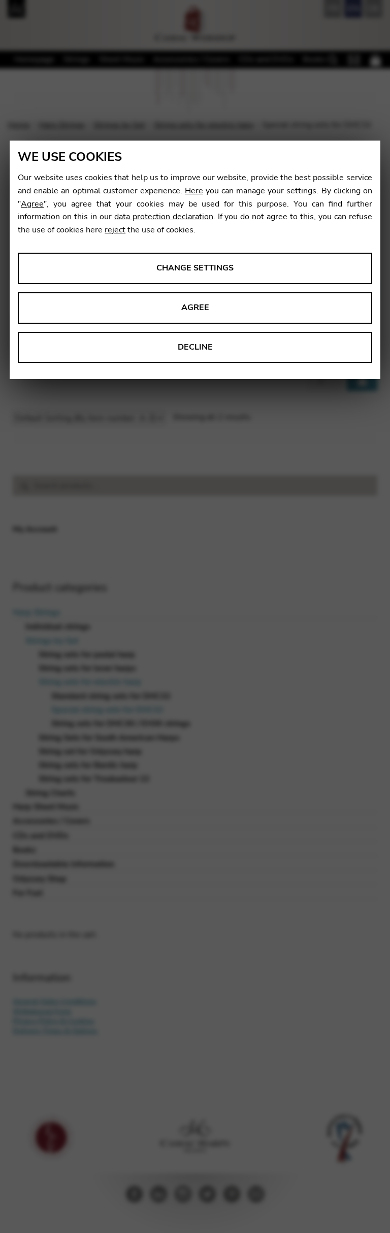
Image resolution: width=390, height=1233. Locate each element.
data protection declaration (163, 216)
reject (115, 229)
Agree (32, 204)
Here (194, 190)
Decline (195, 347)
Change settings (195, 267)
